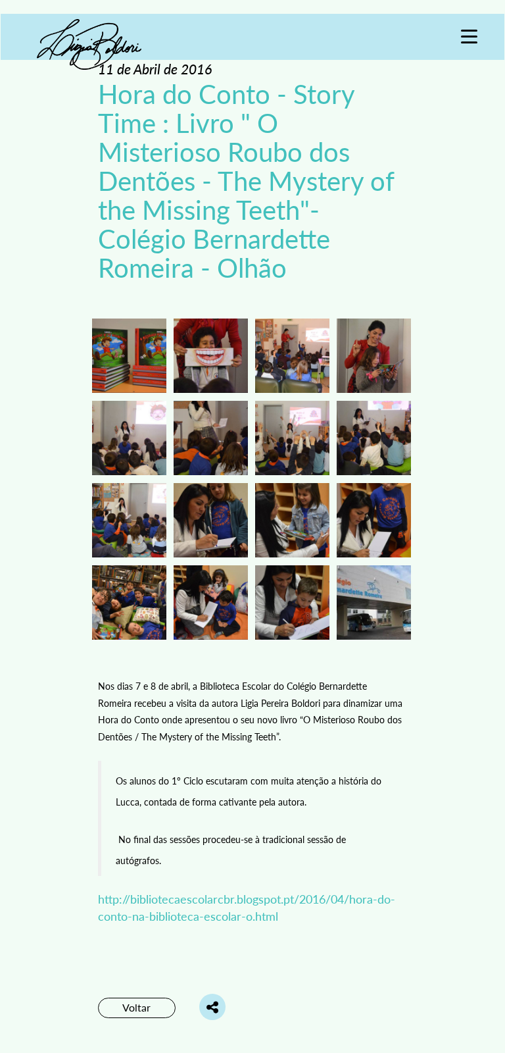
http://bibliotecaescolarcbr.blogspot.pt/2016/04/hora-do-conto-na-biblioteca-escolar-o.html (246, 907)
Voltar (136, 1007)
